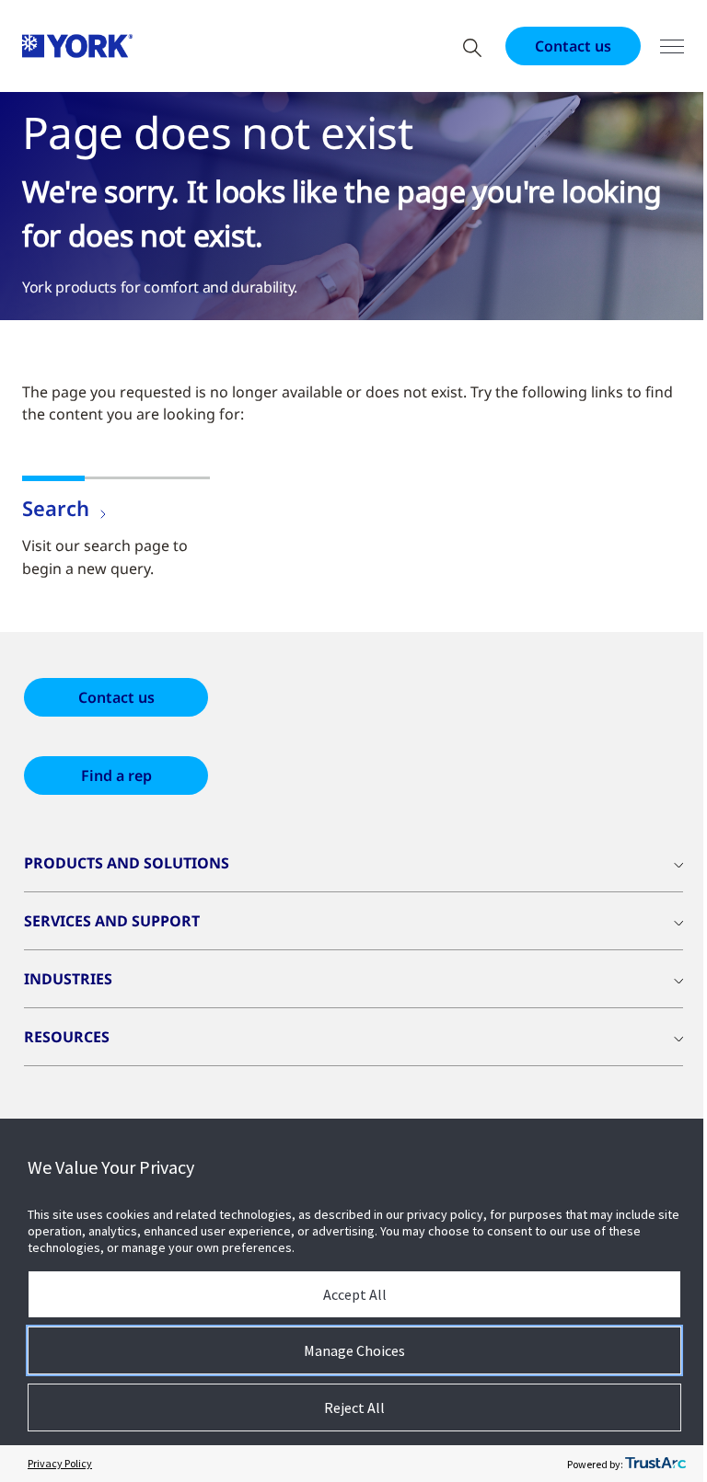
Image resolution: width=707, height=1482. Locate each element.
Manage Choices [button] (354, 1350)
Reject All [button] (354, 1407)
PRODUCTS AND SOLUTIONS (126, 863)
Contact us (573, 46)
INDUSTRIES (68, 979)
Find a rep (116, 775)
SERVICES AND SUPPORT (112, 921)
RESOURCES (67, 1037)
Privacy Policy (60, 1463)
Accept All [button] (355, 1294)
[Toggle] (672, 46)
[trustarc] (655, 1463)
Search (55, 508)
